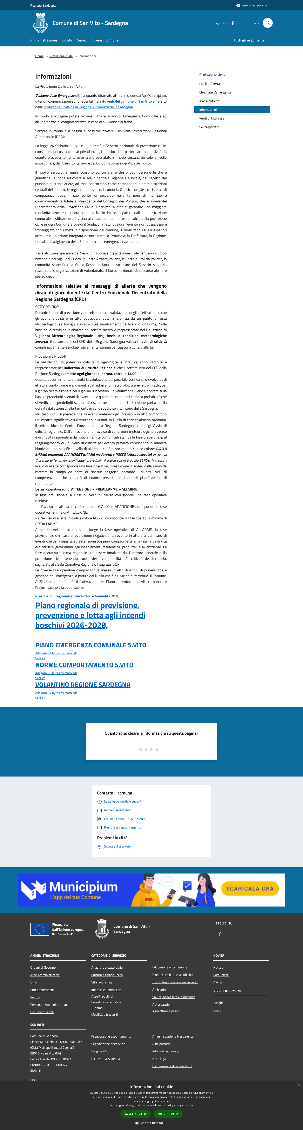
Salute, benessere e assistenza (173, 996)
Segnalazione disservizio (108, 1043)
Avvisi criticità (209, 100)
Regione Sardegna (43, 5)
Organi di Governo (43, 967)
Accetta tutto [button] (135, 1114)
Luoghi (218, 1002)
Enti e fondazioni (42, 989)
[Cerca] (268, 23)
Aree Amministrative (45, 974)
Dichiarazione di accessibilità (172, 1066)
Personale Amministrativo (48, 1004)
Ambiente (159, 989)
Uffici (34, 982)
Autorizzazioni (162, 1004)
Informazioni (208, 109)
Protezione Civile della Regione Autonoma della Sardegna (88, 107)
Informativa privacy (166, 1051)
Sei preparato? (209, 126)
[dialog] (151, 1105)
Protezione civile (61, 55)
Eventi (217, 1010)
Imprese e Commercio (106, 989)
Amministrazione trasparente (173, 1036)
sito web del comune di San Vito (126, 101)
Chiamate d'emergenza (215, 92)
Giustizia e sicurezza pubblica (172, 974)
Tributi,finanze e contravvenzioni (175, 982)
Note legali (159, 1058)
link (191, 1105)
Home (39, 55)
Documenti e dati (42, 1011)
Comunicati (221, 974)
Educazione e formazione (169, 967)
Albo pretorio (161, 1043)
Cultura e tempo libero (107, 974)
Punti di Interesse (211, 118)
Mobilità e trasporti (104, 1014)
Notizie (218, 967)
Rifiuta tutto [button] (168, 1113)
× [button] (298, 1085)
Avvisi (217, 982)
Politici (35, 997)
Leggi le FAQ (100, 1051)
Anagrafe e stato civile (107, 967)
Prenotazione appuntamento (111, 1036)
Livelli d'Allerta (209, 83)
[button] (151, 1123)
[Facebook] (231, 23)
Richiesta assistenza (105, 1058)
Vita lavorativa (101, 982)
